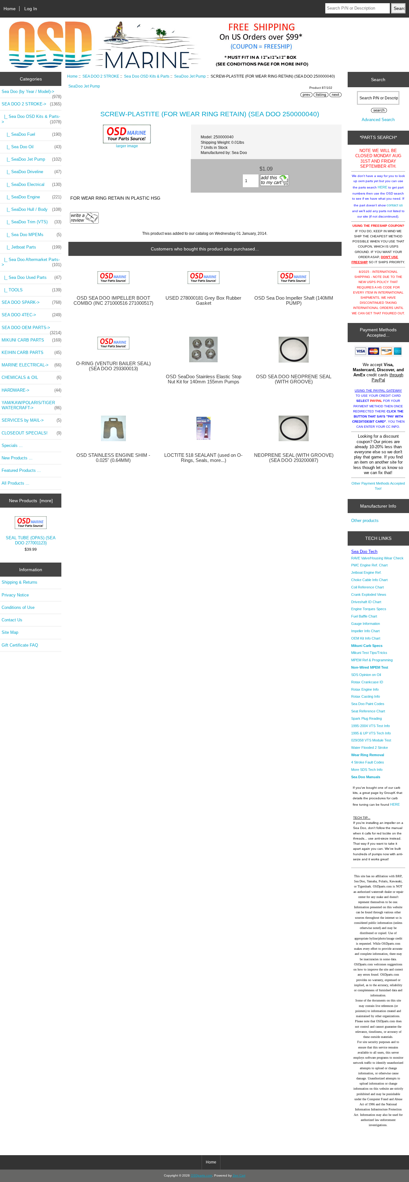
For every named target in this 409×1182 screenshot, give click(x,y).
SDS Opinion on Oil (366, 675)
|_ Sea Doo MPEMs (31, 234)
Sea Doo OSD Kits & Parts (146, 76)
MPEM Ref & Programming (372, 660)
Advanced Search (378, 119)
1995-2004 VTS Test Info (370, 726)
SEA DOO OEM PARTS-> (31, 329)
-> (31, 104)
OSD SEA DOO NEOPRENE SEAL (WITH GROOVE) (293, 379)
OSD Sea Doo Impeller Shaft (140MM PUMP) (293, 301)
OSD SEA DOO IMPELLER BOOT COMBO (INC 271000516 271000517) (113, 301)
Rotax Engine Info (365, 689)
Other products (365, 520)
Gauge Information (365, 624)
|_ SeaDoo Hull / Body (31, 209)
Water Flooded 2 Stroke (369, 747)
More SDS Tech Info (366, 769)
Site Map (10, 632)
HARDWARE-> (31, 390)
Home (10, 8)
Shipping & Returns (19, 582)
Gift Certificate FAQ (20, 645)
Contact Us (12, 620)
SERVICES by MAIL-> (31, 420)
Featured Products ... (21, 470)
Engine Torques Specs (368, 609)
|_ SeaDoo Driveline (31, 171)
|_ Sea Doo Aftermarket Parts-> (31, 262)
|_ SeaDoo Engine (31, 197)
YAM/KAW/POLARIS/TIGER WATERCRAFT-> (31, 405)
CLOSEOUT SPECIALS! (31, 433)
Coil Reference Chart (367, 587)
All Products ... (15, 483)
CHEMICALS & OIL (31, 377)
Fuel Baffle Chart (364, 616)
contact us (395, 205)
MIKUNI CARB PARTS (31, 340)
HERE (382, 187)
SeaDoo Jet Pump (190, 76)
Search (378, 79)
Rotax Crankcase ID (367, 682)
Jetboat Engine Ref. (366, 572)
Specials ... (12, 445)
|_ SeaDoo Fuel (31, 134)
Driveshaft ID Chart (366, 602)
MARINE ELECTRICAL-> (31, 365)
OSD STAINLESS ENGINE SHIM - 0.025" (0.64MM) (113, 458)
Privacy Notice (15, 595)
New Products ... (17, 458)
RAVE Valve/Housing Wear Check (377, 558)
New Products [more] (31, 500)
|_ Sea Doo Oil (31, 146)
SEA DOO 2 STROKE (100, 76)
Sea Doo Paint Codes (367, 704)
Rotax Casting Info (365, 696)
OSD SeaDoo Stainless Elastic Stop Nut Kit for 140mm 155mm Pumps (203, 379)
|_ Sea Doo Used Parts (31, 277)
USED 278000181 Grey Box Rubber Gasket (203, 301)
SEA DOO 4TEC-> (31, 314)
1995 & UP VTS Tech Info (371, 733)
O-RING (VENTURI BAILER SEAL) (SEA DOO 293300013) (113, 366)
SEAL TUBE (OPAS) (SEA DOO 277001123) (31, 540)
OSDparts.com (201, 1175)
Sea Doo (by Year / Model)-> (31, 93)
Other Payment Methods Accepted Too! (378, 485)
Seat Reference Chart (368, 711)
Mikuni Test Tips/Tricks (369, 653)
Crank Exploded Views (368, 594)
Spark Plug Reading (366, 718)
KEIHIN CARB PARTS (31, 352)
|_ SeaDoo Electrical (31, 184)
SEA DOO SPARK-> (31, 302)
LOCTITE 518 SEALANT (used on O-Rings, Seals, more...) (203, 458)
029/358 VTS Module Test (371, 740)
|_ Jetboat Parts (31, 247)
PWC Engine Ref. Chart (369, 565)
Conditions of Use (18, 607)
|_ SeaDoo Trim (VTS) (31, 221)
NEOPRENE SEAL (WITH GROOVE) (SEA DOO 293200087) (294, 458)
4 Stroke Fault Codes (367, 762)
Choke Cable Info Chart (369, 580)
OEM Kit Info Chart (365, 638)
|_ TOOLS (31, 290)
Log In (30, 8)
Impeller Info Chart (365, 631)
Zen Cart (239, 1175)
